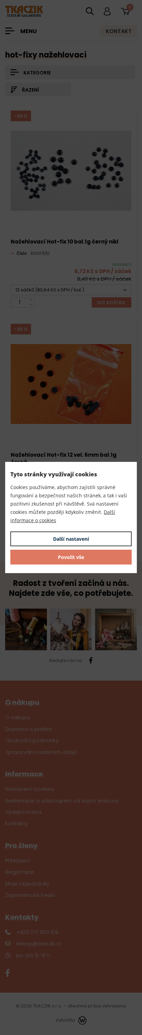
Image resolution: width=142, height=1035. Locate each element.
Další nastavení (71, 539)
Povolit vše (71, 557)
